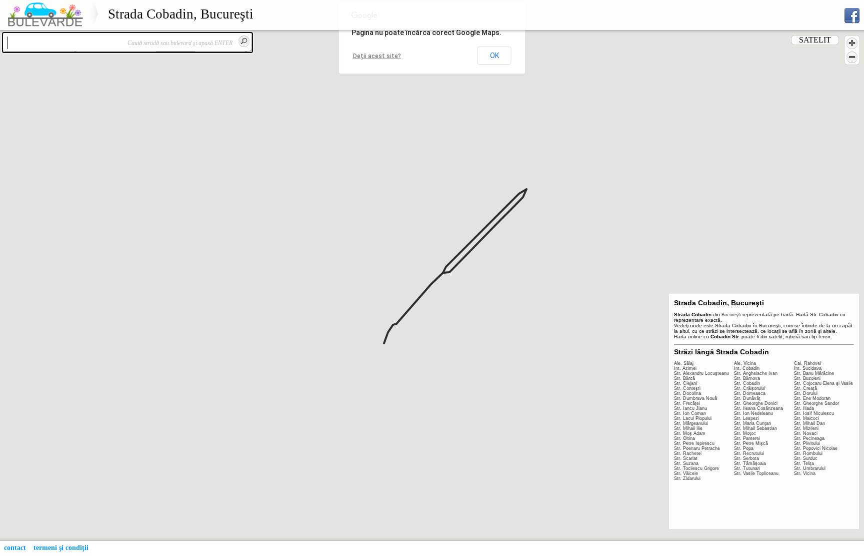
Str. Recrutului (749, 453)
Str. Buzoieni (807, 378)
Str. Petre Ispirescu (694, 443)
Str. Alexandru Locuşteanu (701, 373)
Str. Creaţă (805, 388)
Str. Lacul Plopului (693, 418)
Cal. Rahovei (807, 363)
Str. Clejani (685, 383)
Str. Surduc (806, 458)
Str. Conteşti (687, 388)
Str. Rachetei (688, 453)
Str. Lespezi (746, 418)
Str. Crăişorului (749, 388)
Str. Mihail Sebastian (755, 428)
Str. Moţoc (745, 433)
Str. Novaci (806, 433)
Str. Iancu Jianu (690, 408)
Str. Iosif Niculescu (814, 413)
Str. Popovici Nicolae (816, 448)
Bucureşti (731, 314)
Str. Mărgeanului (691, 423)
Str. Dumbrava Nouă (695, 398)
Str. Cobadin (747, 383)
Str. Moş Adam (690, 433)
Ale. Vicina (745, 363)
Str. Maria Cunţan (752, 423)
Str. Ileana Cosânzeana (758, 408)
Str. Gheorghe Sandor (816, 403)
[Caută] (244, 41)
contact (15, 547)
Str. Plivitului (807, 443)
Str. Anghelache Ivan (756, 373)
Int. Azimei (685, 368)
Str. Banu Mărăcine (814, 373)
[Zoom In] (852, 43)
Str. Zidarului (687, 478)
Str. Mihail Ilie (688, 428)
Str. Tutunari (747, 468)
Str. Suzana (686, 463)
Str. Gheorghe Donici (756, 403)
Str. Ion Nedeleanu (753, 413)
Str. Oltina (684, 438)
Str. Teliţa (804, 463)
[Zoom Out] (852, 57)
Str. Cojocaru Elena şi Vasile (823, 383)
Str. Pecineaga (809, 438)
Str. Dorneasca (750, 393)
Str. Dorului (806, 393)
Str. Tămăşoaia (750, 463)
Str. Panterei (747, 438)
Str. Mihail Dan (809, 423)
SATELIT (815, 40)
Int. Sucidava (808, 368)
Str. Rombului (808, 453)
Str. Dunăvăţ (747, 398)
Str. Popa (744, 448)
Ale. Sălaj (684, 363)
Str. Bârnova (747, 378)
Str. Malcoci (806, 418)
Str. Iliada (804, 408)
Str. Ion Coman (690, 413)
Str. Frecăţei (687, 403)
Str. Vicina (805, 473)
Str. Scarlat (686, 458)
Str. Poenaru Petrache (697, 448)
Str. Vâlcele (686, 473)
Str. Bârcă (684, 378)
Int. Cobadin (747, 368)
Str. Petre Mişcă (751, 443)
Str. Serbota (746, 458)
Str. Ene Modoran (812, 398)
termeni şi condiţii (61, 547)
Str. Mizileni (806, 428)
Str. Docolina (687, 393)
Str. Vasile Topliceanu (756, 473)
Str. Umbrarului (810, 468)
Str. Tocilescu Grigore (696, 468)
